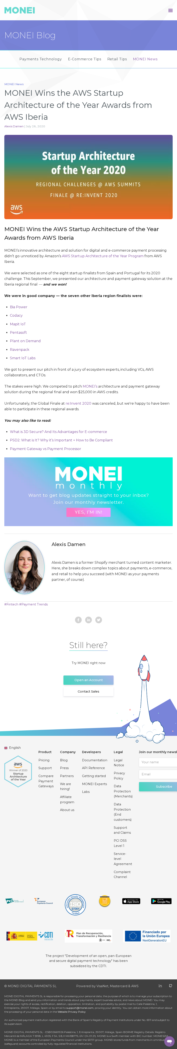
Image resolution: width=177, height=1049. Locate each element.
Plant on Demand (25, 341)
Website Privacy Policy (72, 1011)
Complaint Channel (122, 874)
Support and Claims (122, 830)
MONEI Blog (30, 35)
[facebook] (78, 620)
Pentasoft (19, 333)
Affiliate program (67, 799)
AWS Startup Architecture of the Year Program (103, 256)
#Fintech (11, 604)
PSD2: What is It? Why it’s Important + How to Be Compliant (61, 440)
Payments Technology (40, 59)
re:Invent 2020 (78, 403)
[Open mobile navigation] (170, 10)
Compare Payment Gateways (46, 781)
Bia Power (18, 307)
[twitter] (98, 620)
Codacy (16, 315)
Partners (67, 776)
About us (67, 810)
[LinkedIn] (160, 985)
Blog (64, 760)
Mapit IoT (18, 324)
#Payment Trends (33, 604)
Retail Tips (117, 59)
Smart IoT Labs (22, 358)
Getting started (94, 776)
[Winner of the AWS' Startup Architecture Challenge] (18, 769)
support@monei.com (79, 1007)
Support (45, 768)
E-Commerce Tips (84, 59)
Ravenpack (19, 350)
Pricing (43, 760)
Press (64, 768)
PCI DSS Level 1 (120, 843)
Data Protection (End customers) (122, 812)
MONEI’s (90, 386)
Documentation (94, 760)
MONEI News (145, 59)
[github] (171, 985)
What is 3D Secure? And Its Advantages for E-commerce (58, 432)
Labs (86, 792)
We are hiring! (65, 786)
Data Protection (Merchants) (123, 791)
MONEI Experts (94, 784)
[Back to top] (138, 1041)
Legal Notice (119, 762)
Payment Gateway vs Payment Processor (45, 449)
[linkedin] (88, 620)
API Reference (93, 768)
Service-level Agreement (123, 859)
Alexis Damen (14, 126)
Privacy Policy (119, 775)
